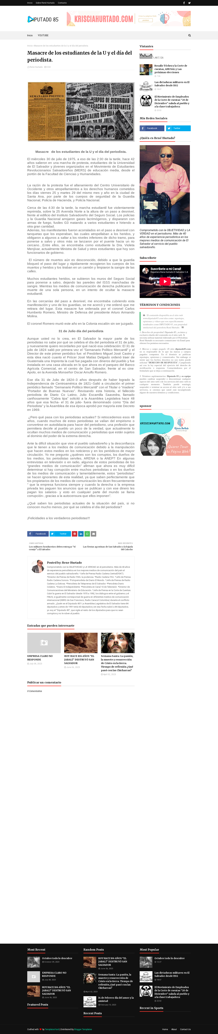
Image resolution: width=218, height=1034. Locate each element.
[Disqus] (81, 812)
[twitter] (189, 3)
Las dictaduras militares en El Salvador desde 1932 (171, 84)
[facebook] (184, 3)
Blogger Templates (83, 1029)
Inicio (29, 3)
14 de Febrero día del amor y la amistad (116, 999)
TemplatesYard (52, 1029)
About (174, 1029)
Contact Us (185, 1029)
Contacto (62, 3)
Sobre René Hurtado (45, 3)
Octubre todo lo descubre (57, 958)
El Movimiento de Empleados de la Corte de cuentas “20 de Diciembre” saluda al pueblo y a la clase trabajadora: (171, 101)
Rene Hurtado (36, 67)
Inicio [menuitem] (30, 35)
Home (165, 1029)
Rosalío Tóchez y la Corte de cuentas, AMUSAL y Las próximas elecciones (170, 69)
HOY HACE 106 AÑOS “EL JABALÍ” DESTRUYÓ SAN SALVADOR (79, 660)
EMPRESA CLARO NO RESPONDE (40, 658)
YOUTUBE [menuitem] (43, 35)
